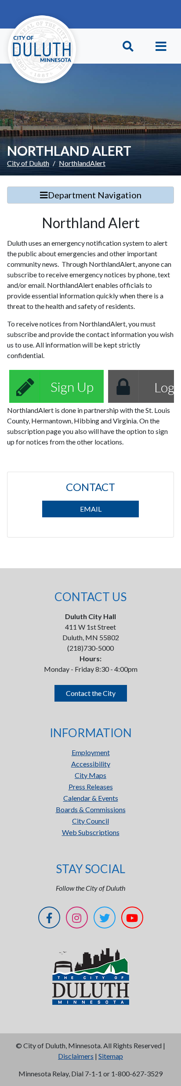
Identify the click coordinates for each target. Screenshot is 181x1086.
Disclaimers (76, 1056)
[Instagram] (77, 919)
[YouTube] (132, 919)
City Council (90, 821)
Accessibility (90, 764)
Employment (91, 752)
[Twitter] (104, 919)
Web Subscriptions (90, 832)
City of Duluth (28, 163)
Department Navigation (94, 195)
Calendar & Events (90, 798)
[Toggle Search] (128, 46)
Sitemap (110, 1056)
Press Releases (91, 786)
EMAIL (90, 509)
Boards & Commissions (91, 809)
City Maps (90, 775)
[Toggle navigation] (161, 46)
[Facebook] (49, 919)
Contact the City (91, 693)
